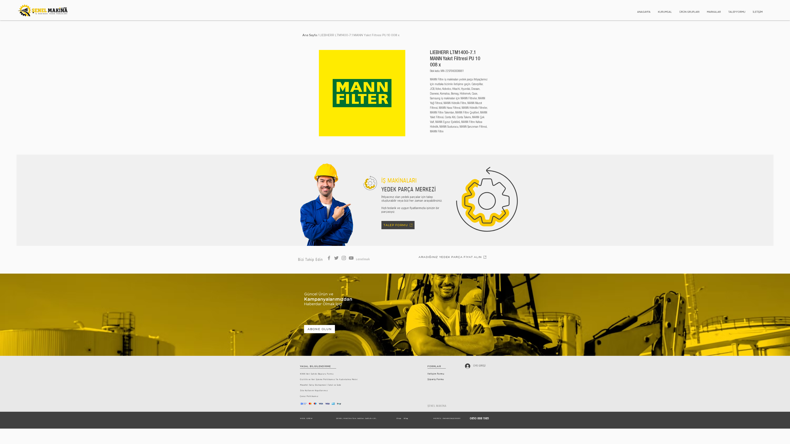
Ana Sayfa (309, 35)
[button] (665, 10)
